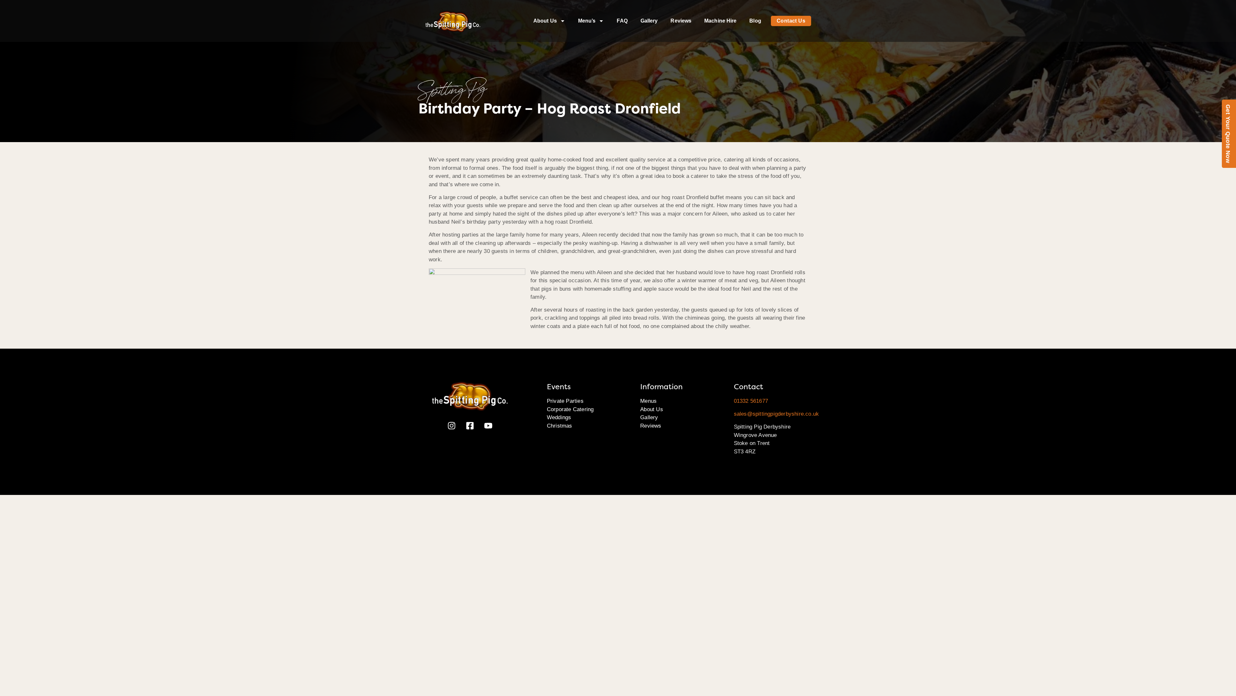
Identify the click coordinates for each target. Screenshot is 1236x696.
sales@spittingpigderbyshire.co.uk (776, 414)
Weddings (559, 417)
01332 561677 (751, 401)
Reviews (680, 21)
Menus (648, 401)
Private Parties (565, 401)
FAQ (622, 21)
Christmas (559, 426)
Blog (755, 21)
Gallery (649, 21)
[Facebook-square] (470, 425)
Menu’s (587, 21)
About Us (545, 21)
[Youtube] (488, 425)
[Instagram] (451, 425)
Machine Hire (720, 21)
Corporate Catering (570, 409)
